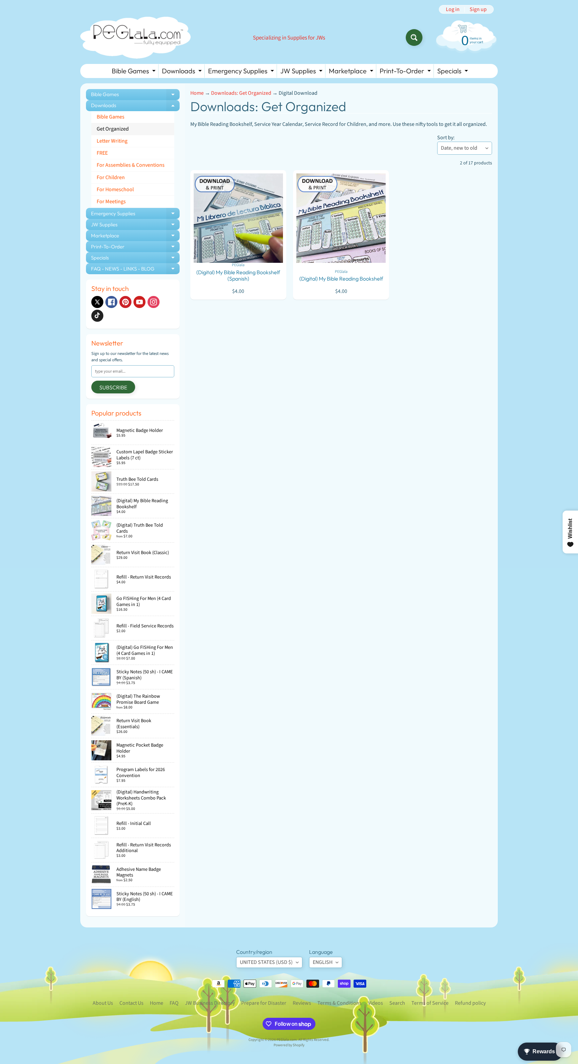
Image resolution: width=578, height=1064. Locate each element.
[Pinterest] (125, 302)
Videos (375, 1003)
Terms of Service (430, 1003)
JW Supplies (302, 72)
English (322, 962)
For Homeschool (115, 189)
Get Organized (113, 129)
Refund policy (470, 1003)
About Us (103, 1003)
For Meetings (111, 201)
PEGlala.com (287, 1039)
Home (197, 93)
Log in (453, 9)
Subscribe (113, 387)
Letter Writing (112, 141)
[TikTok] (97, 316)
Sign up (478, 9)
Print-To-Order (406, 72)
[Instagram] (154, 302)
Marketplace (352, 72)
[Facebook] (111, 302)
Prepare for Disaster (263, 1003)
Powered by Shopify (289, 1045)
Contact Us (131, 1003)
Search (397, 1003)
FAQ (174, 1003)
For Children (111, 177)
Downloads (182, 72)
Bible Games (134, 72)
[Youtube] (139, 302)
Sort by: (446, 137)
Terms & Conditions (339, 1003)
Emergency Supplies (242, 72)
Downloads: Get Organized (241, 93)
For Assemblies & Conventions (131, 165)
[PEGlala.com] (135, 38)
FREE (102, 153)
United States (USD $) (266, 962)
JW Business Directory (210, 1003)
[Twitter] (97, 302)
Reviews (302, 1003)
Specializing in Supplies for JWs (289, 38)
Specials (453, 72)
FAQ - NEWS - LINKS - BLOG (135, 269)
